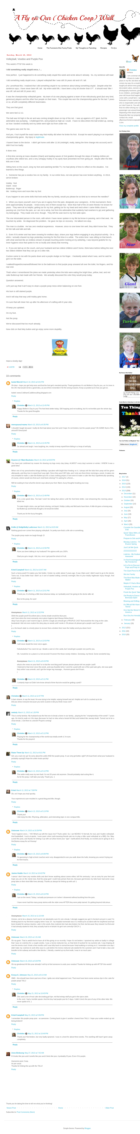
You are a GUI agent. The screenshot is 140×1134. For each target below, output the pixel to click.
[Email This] (24, 367)
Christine (21, 405)
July (126, 511)
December (128, 494)
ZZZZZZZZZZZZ (130, 551)
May (126, 517)
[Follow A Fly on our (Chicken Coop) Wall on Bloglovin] (128, 445)
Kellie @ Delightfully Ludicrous (24, 527)
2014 (124, 487)
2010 (124, 634)
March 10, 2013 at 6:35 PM (38, 425)
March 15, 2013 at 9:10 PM (38, 894)
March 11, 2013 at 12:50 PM (38, 548)
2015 (124, 484)
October (127, 500)
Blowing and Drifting (131, 601)
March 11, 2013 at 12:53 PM (38, 641)
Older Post (109, 1108)
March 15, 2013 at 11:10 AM (33, 916)
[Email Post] (19, 367)
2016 (124, 480)
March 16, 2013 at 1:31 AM (30, 937)
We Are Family (129, 574)
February (127, 620)
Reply (13, 396)
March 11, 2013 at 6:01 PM (35, 753)
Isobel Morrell (17, 382)
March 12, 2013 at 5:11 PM (38, 679)
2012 (124, 628)
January (127, 623)
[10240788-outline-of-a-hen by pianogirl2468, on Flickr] (135, 62)
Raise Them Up (17, 753)
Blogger (88, 1128)
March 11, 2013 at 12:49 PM (38, 495)
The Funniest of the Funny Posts (59, 48)
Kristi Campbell (17, 570)
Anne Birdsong (17, 1053)
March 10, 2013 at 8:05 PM (44, 460)
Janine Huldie (17, 873)
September (128, 504)
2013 (124, 491)
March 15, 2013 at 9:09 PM (38, 854)
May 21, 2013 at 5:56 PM (34, 1015)
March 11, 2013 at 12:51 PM (38, 591)
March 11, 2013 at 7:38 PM (26, 790)
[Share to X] (28, 367)
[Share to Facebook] (30, 367)
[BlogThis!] (26, 367)
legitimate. (40, 137)
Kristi (13, 790)
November (128, 497)
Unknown (15, 830)
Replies (17, 401)
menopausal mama (19, 425)
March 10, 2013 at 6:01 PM (33, 382)
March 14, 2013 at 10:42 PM (34, 873)
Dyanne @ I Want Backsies (22, 460)
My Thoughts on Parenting (86, 48)
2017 (124, 477)
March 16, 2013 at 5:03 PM (30, 961)
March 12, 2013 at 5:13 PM (38, 811)
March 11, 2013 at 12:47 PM (33, 696)
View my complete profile (129, 126)
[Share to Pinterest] (32, 367)
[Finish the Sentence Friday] (60, 355)
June (126, 514)
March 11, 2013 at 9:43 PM (38, 661)
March (126, 524)
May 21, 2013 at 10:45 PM (38, 993)
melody (14, 712)
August (127, 507)
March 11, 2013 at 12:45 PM (38, 405)
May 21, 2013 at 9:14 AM (37, 975)
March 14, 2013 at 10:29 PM (31, 830)
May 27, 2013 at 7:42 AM (34, 1053)
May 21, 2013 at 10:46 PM (38, 1034)
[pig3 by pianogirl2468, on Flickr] (128, 62)
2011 (124, 631)
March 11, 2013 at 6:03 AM (48, 527)
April (126, 521)
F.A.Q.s (114, 48)
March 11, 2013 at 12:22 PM (33, 612)
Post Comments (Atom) (26, 1112)
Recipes (103, 48)
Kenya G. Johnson (19, 975)
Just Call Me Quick (131, 547)
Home (40, 48)
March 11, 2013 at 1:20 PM (28, 712)
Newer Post (11, 1108)
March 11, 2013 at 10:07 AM (35, 570)
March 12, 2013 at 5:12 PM (38, 733)
